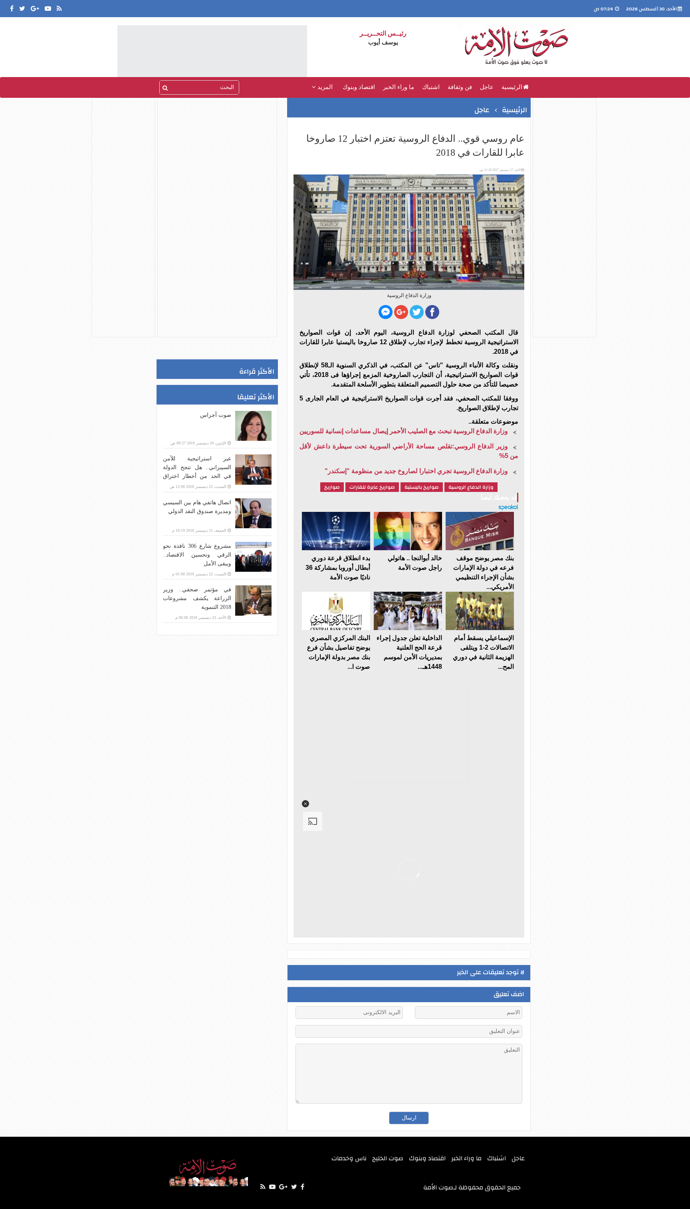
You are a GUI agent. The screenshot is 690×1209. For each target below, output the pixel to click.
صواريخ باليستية (421, 487)
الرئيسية (512, 87)
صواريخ (332, 487)
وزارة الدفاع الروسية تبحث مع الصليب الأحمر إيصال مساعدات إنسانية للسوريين (403, 431)
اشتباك (431, 87)
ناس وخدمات (349, 1158)
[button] (305, 803)
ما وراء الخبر (398, 87)
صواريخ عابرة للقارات (372, 487)
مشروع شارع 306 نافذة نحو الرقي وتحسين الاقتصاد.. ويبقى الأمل (197, 555)
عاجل (487, 87)
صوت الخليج (387, 1158)
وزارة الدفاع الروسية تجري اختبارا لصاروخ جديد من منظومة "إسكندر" (416, 471)
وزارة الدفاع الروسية (471, 487)
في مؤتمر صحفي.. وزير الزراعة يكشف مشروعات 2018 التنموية (197, 598)
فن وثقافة (460, 87)
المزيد (324, 87)
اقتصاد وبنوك (359, 87)
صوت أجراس (215, 415)
